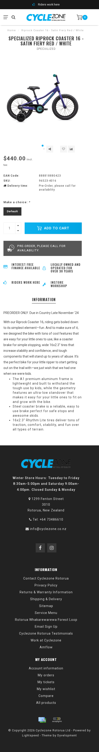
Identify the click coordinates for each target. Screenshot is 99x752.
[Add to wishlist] (63, 149)
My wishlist (46, 689)
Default (12, 211)
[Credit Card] (42, 719)
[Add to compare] (71, 149)
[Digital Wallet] (57, 719)
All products (46, 703)
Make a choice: (16, 202)
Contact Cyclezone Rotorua (46, 578)
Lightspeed (30, 735)
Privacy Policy (46, 585)
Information (44, 299)
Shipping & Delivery (46, 599)
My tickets (46, 682)
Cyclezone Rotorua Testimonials (46, 633)
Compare (46, 696)
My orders (46, 675)
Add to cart (56, 228)
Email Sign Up (46, 626)
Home (11, 30)
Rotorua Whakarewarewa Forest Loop (46, 620)
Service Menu (46, 613)
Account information (46, 668)
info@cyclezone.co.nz (48, 529)
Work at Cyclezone (46, 640)
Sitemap (46, 606)
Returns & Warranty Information (46, 592)
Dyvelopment (67, 735)
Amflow (46, 647)
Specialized (46, 48)
